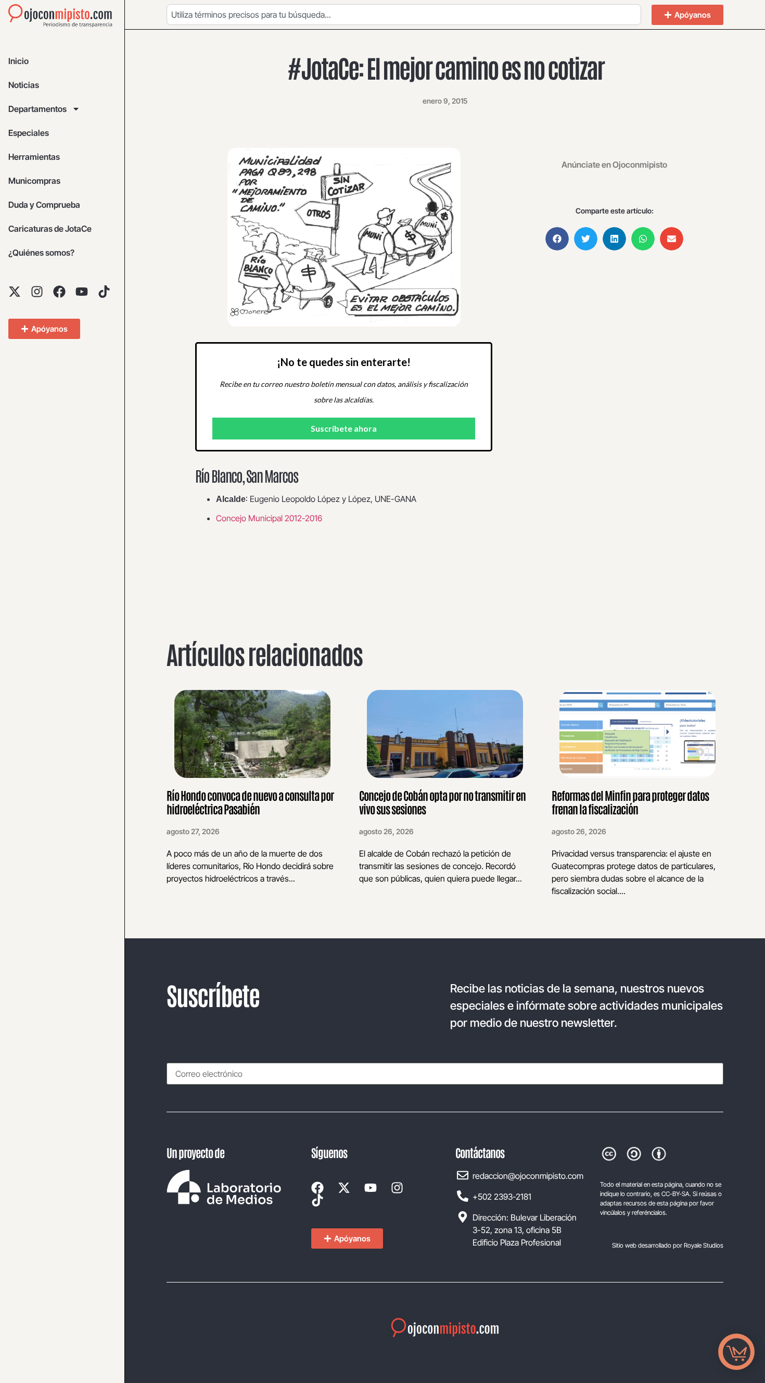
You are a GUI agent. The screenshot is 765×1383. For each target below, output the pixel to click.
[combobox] (404, 14)
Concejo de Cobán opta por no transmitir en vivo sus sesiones (442, 802)
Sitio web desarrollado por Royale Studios (667, 1245)
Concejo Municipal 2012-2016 (269, 518)
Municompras (34, 180)
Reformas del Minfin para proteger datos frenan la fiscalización (630, 802)
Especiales (28, 133)
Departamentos (37, 109)
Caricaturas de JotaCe (50, 228)
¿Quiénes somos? (41, 252)
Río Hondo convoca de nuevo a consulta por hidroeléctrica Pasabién (250, 802)
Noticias (23, 85)
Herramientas (34, 157)
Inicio (18, 61)
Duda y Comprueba (44, 204)
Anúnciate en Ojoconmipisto (614, 164)
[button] (557, 238)
